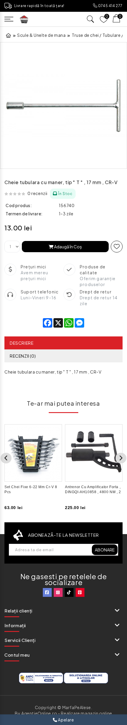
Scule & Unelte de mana (41, 35)
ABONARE (105, 549)
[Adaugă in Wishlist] (117, 246)
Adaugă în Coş (67, 246)
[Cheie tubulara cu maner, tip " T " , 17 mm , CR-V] (63, 105)
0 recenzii (37, 193)
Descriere (21, 343)
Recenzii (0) (23, 356)
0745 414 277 (110, 6)
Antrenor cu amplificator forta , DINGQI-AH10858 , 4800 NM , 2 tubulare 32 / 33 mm (93, 492)
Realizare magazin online (86, 713)
